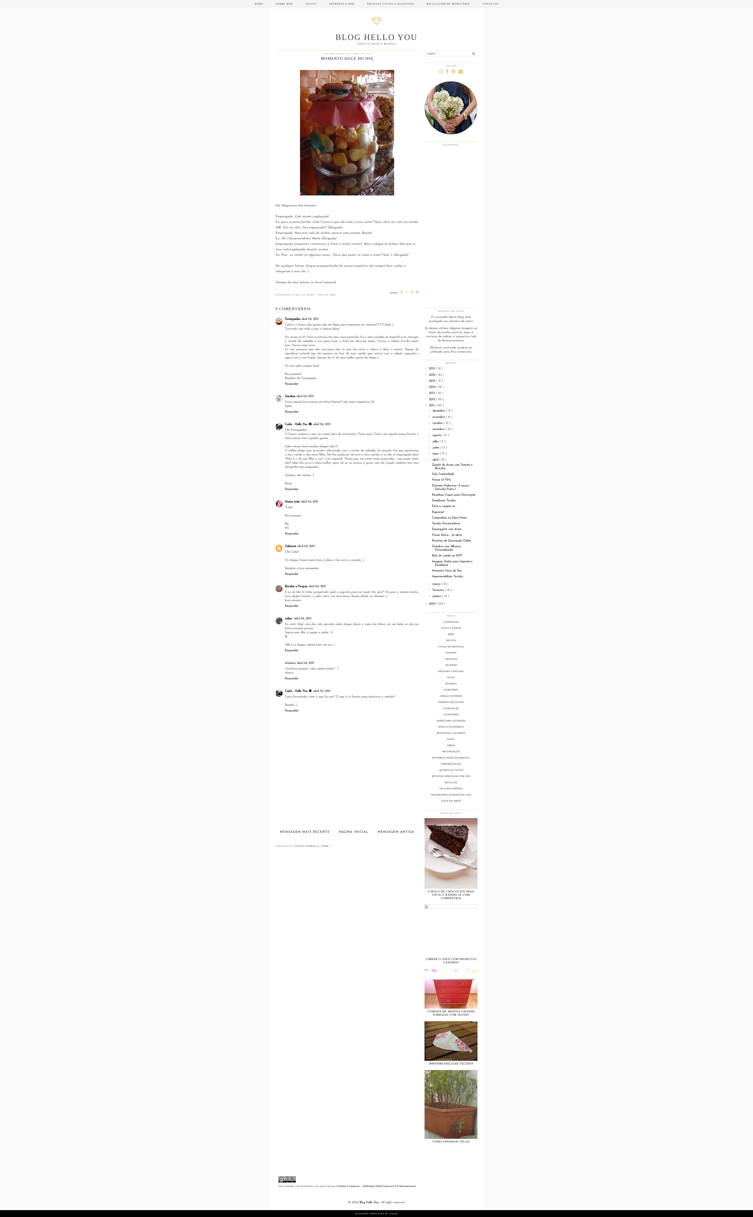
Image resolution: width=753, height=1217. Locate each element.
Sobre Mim (284, 4)
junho (436, 447)
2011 (432, 405)
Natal (451, 739)
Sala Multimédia (451, 788)
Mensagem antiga (396, 832)
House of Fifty (441, 479)
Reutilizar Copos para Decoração (454, 495)
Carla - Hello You (296, 424)
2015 (432, 381)
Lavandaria (451, 714)
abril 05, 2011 (322, 691)
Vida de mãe (326, 295)
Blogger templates (370, 1213)
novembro (439, 417)
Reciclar (451, 782)
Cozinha (451, 653)
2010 (433, 604)
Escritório (451, 690)
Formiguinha (292, 319)
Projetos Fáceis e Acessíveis (390, 4)
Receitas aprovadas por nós (451, 776)
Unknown (290, 546)
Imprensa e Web (341, 4)
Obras (451, 745)
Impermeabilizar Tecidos (447, 576)
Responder (292, 384)
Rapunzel (438, 512)
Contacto (490, 4)
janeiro (437, 596)
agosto (438, 435)
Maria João (292, 501)
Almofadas (451, 622)
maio (436, 453)
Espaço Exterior (451, 696)
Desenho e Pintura (451, 671)
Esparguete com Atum (446, 529)
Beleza (451, 640)
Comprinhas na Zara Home (449, 517)
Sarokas (290, 396)
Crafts (311, 4)
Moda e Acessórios (451, 727)
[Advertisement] (347, 799)
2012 (432, 399)
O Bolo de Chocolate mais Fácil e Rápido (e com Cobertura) (451, 895)
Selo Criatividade (443, 474)
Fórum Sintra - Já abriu (447, 535)
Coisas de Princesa (451, 646)
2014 (432, 387)
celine (289, 618)
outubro (438, 423)
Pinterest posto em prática (451, 758)
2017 (432, 368)
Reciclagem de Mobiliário (448, 4)
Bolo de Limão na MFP (447, 555)
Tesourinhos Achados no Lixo (451, 795)
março (437, 584)
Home (259, 4)
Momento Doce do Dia (447, 570)
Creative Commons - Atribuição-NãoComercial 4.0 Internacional (376, 1186)
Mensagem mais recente (305, 832)
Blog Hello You (376, 37)
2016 (432, 375)
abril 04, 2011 (310, 319)
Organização (451, 751)
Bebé (451, 634)
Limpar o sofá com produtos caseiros (451, 960)
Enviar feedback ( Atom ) (312, 846)
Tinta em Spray (451, 801)
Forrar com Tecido (451, 702)
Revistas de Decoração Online (451, 540)
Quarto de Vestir (451, 770)
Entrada (451, 683)
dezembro (439, 410)
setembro (439, 429)
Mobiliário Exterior (451, 721)
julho (436, 441)
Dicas (451, 677)
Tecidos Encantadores (446, 523)
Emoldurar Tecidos (444, 500)
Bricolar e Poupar (296, 586)
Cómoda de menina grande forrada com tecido (451, 1013)
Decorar (451, 665)
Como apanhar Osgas (451, 1141)
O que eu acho (304, 295)
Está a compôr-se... (444, 506)
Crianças (451, 659)
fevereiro (439, 590)
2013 (432, 393)
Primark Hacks (451, 764)
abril (436, 459)
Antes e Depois (451, 628)
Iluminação (451, 708)
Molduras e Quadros (451, 733)
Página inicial (353, 832)
